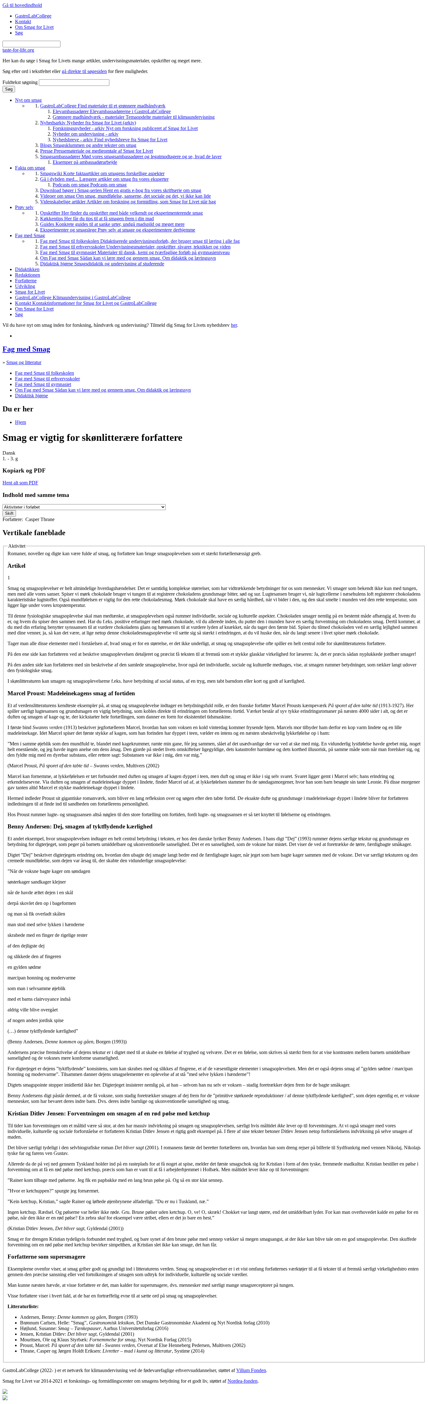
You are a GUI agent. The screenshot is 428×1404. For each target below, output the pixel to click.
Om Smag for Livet (34, 27)
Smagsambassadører (131, 156)
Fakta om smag (30, 167)
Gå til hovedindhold (22, 5)
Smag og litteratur (23, 362)
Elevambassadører (112, 111)
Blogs (88, 145)
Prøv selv (24, 207)
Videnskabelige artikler (128, 201)
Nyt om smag (28, 100)
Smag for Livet (30, 292)
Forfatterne (26, 280)
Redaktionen (27, 275)
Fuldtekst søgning (21, 82)
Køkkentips (97, 218)
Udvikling (25, 286)
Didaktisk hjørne (102, 263)
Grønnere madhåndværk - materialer (134, 117)
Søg (19, 32)
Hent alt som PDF (20, 482)
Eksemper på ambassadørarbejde (85, 162)
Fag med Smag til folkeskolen (140, 241)
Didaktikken (27, 269)
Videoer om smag (125, 196)
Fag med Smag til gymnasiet (135, 252)
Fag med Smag (30, 235)
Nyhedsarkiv (88, 122)
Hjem (20, 422)
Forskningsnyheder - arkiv (125, 128)
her (234, 325)
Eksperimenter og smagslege (117, 229)
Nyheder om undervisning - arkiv (85, 134)
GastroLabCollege (33, 15)
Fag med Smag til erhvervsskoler (135, 246)
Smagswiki (102, 173)
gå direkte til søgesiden (84, 71)
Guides (112, 224)
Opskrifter (121, 213)
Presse (96, 151)
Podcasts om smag (90, 184)
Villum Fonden (251, 1370)
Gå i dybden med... (104, 179)
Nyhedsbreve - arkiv (110, 139)
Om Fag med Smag (128, 258)
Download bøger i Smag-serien (120, 190)
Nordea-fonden (242, 1381)
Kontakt (23, 21)
